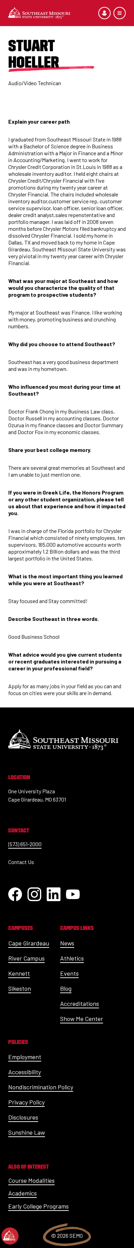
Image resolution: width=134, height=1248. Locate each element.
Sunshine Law (26, 1132)
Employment (24, 1056)
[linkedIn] (53, 894)
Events (69, 973)
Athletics (72, 958)
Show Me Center (81, 1018)
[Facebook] (15, 894)
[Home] (39, 13)
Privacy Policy (26, 1102)
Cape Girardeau (28, 943)
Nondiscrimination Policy (40, 1087)
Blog (65, 988)
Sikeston (19, 988)
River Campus (26, 958)
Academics (22, 1193)
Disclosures (23, 1117)
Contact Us (21, 862)
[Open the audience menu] (104, 13)
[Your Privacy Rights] (10, 1236)
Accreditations (79, 1003)
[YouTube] (73, 894)
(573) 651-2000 (25, 844)
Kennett (19, 973)
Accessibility (24, 1072)
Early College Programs (38, 1206)
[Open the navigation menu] (119, 13)
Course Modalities (31, 1180)
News (67, 943)
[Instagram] (34, 894)
